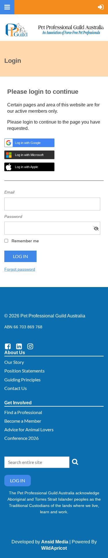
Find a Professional (23, 412)
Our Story (14, 362)
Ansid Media (54, 541)
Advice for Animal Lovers (29, 429)
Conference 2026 (21, 438)
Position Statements (24, 370)
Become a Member (22, 421)
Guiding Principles (22, 379)
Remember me (25, 241)
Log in (17, 480)
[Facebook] (7, 346)
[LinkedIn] (19, 346)
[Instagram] (30, 346)
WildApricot (54, 548)
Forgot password (19, 269)
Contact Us (15, 388)
